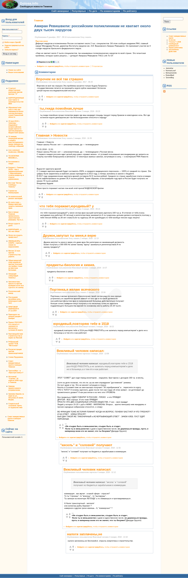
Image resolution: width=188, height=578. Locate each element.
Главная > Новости (51, 135)
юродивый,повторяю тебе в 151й (81, 324)
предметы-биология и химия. (70, 265)
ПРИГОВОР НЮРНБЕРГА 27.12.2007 (13, 309)
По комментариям (110, 11)
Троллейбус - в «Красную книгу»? (15, 372)
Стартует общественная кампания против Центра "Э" (15, 91)
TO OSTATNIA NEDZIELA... (13, 157)
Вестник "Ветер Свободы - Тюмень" (14, 185)
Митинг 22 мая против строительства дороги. (14, 254)
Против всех (42, 41)
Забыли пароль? (11, 50)
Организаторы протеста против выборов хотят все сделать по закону (16, 284)
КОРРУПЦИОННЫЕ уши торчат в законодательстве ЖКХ (16, 101)
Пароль (5, 36)
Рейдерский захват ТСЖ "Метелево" (13, 344)
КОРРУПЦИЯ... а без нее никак (14, 230)
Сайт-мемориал (60, 11)
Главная (38, 20)
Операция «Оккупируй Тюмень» (13, 276)
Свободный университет (174, 45)
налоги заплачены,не (84, 534)
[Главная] (10, 8)
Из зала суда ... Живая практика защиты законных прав (15, 205)
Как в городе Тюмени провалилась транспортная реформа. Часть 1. (15, 216)
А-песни (172, 40)
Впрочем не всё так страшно (59, 79)
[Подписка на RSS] (164, 92)
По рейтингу (130, 11)
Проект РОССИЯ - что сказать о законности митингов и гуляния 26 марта (15, 326)
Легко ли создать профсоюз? (15, 236)
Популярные (79, 11)
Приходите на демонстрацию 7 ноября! (15, 316)
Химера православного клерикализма (14, 388)
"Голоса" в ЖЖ (175, 42)
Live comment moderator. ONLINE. (16, 151)
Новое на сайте (14, 70)
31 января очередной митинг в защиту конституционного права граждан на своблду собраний (16, 141)
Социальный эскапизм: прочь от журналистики (15, 406)
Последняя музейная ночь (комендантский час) (14, 300)
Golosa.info (29, 3)
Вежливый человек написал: (80, 351)
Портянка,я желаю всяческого (74, 289)
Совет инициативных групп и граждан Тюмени (15, 364)
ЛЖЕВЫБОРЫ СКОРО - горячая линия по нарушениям (15, 244)
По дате (93, 11)
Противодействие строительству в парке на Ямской (15, 336)
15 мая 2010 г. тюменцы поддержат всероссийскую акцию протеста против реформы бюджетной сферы (16, 127)
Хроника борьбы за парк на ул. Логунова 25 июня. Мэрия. (16, 397)
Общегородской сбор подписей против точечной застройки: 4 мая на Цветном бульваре (15, 265)
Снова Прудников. (15, 357)
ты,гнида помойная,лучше (61, 108)
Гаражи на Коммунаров (13, 192)
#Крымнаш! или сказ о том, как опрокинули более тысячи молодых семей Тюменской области (15, 112)
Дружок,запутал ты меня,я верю (69, 235)
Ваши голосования (16, 72)
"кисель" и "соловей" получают (86, 445)
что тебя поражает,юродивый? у (66, 206)
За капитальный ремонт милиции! (15, 197)
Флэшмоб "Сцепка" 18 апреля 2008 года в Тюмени (15, 379)
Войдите (40, 66)
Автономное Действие (174, 50)
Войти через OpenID (13, 42)
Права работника (176, 48)
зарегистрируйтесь (55, 66)
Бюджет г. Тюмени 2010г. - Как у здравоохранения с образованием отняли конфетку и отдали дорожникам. (16, 173)
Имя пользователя (10, 29)
